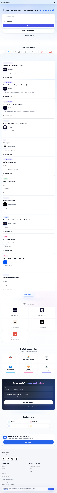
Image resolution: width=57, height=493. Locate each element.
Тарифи (31, 468)
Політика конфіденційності (8, 479)
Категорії (4, 468)
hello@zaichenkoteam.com (8, 484)
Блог (3, 471)
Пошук (29, 25)
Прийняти (51, 489)
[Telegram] (3, 459)
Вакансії (3, 466)
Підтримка (31, 471)
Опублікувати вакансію (34, 466)
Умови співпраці (5, 482)
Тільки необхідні (42, 489)
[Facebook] (12, 459)
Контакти (4, 473)
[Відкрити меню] (54, 2)
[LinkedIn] (16, 459)
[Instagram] (8, 459)
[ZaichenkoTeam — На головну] (5, 2)
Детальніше (5, 489)
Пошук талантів (28, 35)
